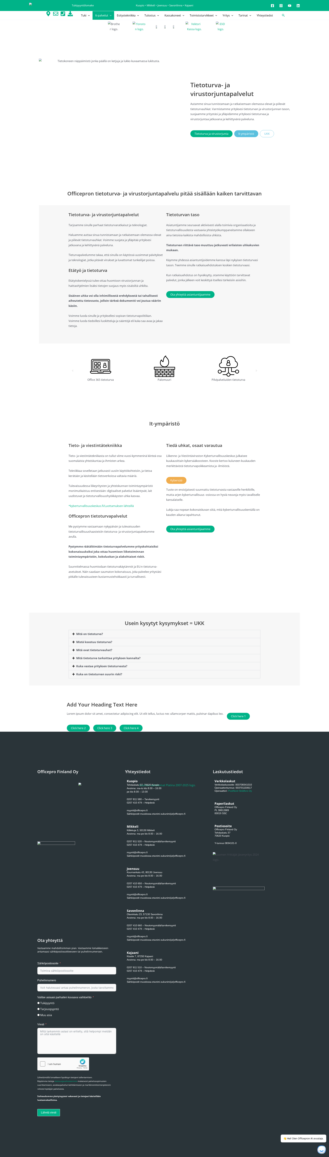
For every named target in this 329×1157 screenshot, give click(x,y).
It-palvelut (101, 15)
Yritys (226, 15)
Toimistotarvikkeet (202, 15)
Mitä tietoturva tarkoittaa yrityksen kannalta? (108, 658)
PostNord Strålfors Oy (240, 790)
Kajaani (189, 5)
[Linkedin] (298, 5)
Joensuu (162, 5)
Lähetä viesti (48, 1112)
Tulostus (150, 15)
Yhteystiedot (265, 15)
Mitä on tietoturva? (89, 634)
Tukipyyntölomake (83, 5)
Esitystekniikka (126, 15)
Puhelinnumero (46, 980)
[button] (88, 15)
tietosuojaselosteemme (66, 1081)
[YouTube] (289, 5)
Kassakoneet (172, 15)
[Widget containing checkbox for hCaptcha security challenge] (63, 1063)
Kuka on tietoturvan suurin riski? (99, 674)
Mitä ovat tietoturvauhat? (94, 650)
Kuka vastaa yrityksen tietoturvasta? (101, 666)
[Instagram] (281, 5)
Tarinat (243, 15)
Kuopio (140, 5)
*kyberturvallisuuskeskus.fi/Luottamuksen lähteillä (101, 506)
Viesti (40, 1024)
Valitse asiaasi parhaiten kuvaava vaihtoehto (64, 997)
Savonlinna (175, 5)
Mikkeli (151, 5)
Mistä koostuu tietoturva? (94, 642)
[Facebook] (272, 5)
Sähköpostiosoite (47, 963)
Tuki (83, 15)
